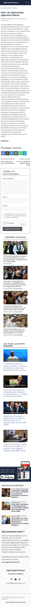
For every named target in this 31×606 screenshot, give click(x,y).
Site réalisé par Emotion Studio (15, 602)
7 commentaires (17, 335)
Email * (5, 206)
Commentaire (8, 178)
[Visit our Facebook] (11, 579)
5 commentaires (17, 288)
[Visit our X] (19, 579)
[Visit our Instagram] (15, 579)
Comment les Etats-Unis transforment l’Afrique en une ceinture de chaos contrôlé (14, 307)
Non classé (12, 8)
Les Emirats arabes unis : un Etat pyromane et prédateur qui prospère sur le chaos (14, 331)
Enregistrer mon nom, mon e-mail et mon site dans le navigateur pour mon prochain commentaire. (16, 215)
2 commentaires (17, 312)
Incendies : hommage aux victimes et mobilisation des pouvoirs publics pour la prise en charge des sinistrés (14, 283)
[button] (26, 2)
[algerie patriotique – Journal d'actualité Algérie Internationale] (11, 2)
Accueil (4, 8)
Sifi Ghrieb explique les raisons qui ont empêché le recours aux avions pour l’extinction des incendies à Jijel (15, 258)
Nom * (5, 197)
